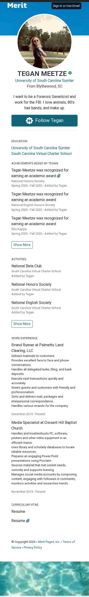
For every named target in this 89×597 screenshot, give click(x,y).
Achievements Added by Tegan (34, 163)
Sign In (57, 6)
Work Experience (24, 338)
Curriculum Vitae (24, 504)
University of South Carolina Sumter (44, 80)
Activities (18, 259)
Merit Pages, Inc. (49, 542)
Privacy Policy (33, 547)
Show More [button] (22, 245)
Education (19, 141)
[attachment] (58, 176)
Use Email (73, 6)
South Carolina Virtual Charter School (41, 153)
